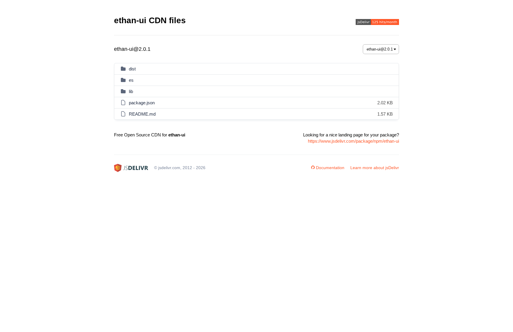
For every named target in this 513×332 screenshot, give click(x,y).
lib (131, 91)
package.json (142, 102)
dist (132, 68)
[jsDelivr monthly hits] (377, 22)
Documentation (330, 167)
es (131, 80)
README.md (142, 114)
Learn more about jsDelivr (374, 167)
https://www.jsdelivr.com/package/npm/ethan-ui (353, 141)
